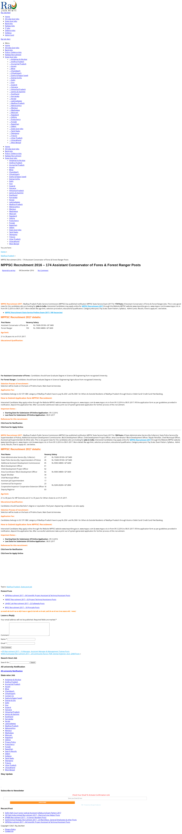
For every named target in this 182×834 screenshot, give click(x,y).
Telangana (13, 234)
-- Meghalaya (14, 110)
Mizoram (12, 214)
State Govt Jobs (11, 21)
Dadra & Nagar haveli (17, 177)
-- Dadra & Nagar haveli (18, 75)
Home (7, 16)
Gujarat (12, 186)
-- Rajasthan (14, 124)
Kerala (11, 200)
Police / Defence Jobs (13, 52)
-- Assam (12, 66)
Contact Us (9, 696)
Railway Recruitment (13, 55)
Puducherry (14, 220)
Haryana (12, 188)
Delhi (11, 181)
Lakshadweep (14, 202)
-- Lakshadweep (15, 101)
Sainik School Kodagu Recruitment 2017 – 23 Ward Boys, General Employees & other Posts (41, 820)
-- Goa (11, 82)
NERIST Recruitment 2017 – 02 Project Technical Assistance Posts (30, 599)
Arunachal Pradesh (16, 165)
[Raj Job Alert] (9, 11)
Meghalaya (13, 211)
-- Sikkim (12, 126)
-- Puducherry (15, 119)
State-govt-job (26, 587)
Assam (12, 167)
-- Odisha (13, 117)
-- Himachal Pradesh (17, 89)
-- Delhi (12, 80)
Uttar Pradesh (15, 239)
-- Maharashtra (15, 105)
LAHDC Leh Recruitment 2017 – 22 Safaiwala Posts (25, 603)
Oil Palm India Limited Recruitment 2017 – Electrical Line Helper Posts (32, 815)
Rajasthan (13, 225)
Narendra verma (8, 270)
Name (4, 639)
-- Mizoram (13, 112)
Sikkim (11, 227)
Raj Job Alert (5, 13)
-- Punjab (13, 122)
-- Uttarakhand (15, 140)
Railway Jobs (10, 26)
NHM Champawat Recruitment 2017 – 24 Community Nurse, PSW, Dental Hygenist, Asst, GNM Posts (40, 654)
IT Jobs (7, 28)
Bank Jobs (9, 23)
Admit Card (9, 35)
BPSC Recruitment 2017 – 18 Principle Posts (22, 607)
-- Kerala (12, 98)
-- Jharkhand (14, 94)
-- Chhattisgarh (15, 73)
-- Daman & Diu (15, 78)
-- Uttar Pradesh (15, 138)
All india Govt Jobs (12, 19)
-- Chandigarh (14, 71)
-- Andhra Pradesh (16, 61)
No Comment (43, 270)
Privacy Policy (10, 742)
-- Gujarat (13, 85)
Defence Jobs (10, 30)
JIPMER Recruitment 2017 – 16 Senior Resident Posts (25, 817)
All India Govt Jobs (12, 48)
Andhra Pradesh (15, 163)
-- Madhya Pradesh (17, 103)
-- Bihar (12, 68)
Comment (5, 635)
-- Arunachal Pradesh (17, 64)
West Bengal (14, 244)
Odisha (12, 218)
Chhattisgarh (14, 174)
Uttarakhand (14, 241)
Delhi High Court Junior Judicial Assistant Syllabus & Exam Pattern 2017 (33, 813)
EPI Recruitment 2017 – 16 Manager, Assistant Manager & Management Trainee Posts (36, 651)
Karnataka (13, 197)
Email (4, 643)
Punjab (12, 223)
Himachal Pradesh (16, 190)
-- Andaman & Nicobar (18, 59)
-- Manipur (13, 108)
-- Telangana (14, 133)
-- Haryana (13, 87)
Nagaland (13, 216)
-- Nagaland (14, 115)
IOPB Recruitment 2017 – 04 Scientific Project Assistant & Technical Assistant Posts (37, 595)
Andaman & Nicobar (17, 160)
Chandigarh (14, 172)
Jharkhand (13, 195)
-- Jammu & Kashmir (17, 92)
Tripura (12, 237)
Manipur (12, 209)
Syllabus (8, 33)
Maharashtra (14, 207)
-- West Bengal (15, 142)
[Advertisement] (64, 286)
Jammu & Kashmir (16, 193)
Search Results (11, 751)
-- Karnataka (14, 96)
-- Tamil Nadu (14, 131)
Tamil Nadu (13, 232)
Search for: (5, 662)
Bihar (11, 170)
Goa (11, 183)
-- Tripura (13, 135)
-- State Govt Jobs (16, 129)
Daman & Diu (14, 179)
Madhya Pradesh (16, 204)
